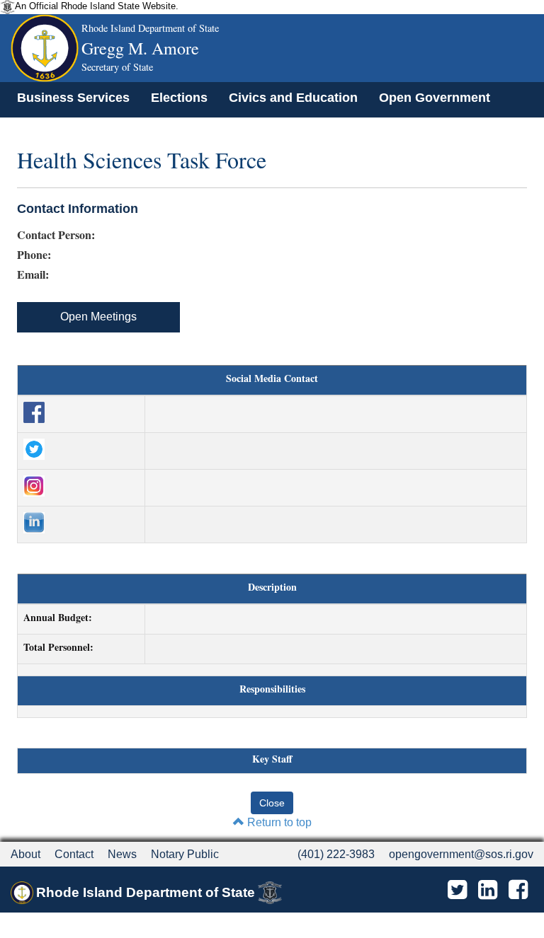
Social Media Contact (272, 378)
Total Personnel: (58, 647)
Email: (33, 274)
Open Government (434, 98)
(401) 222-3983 (336, 854)
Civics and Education (293, 98)
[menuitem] (73, 97)
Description (272, 587)
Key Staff (272, 759)
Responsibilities (272, 689)
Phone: (34, 254)
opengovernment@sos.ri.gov (461, 854)
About (25, 854)
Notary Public (185, 854)
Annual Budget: (57, 617)
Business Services (73, 98)
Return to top (278, 822)
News (122, 854)
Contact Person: (56, 235)
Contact (74, 854)
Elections (179, 98)
